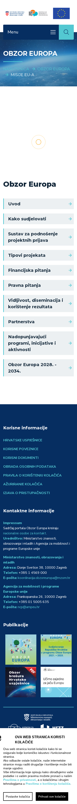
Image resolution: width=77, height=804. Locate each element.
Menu (12, 32)
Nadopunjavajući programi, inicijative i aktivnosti (32, 343)
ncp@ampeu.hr (29, 607)
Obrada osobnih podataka (29, 466)
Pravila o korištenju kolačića (32, 475)
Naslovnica (16, 69)
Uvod (14, 203)
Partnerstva (21, 321)
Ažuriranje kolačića (22, 484)
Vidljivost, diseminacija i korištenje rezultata (35, 303)
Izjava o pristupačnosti (26, 493)
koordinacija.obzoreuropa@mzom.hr (44, 578)
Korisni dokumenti (20, 457)
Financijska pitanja (29, 270)
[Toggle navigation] (53, 32)
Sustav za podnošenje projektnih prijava (33, 237)
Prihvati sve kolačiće (52, 796)
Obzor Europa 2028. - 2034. (32, 368)
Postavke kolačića (18, 796)
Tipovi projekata (27, 255)
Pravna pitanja (24, 285)
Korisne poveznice (20, 449)
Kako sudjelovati (27, 218)
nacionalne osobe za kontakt (24, 533)
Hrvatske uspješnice (22, 440)
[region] (38, 766)
